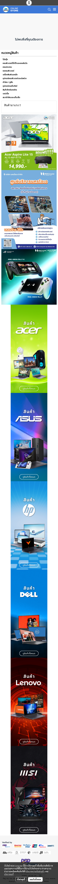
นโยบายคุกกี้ (9, 874)
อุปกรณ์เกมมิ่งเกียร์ (10, 86)
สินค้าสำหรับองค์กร (10, 89)
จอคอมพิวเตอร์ (8, 70)
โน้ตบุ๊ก (5, 59)
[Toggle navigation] (54, 9)
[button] (48, 9)
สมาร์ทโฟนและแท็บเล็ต (11, 97)
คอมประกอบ (7, 67)
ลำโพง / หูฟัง (8, 82)
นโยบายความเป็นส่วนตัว (35, 871)
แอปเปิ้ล (6, 93)
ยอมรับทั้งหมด (35, 879)
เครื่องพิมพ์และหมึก (10, 74)
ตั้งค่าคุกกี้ (21, 879)
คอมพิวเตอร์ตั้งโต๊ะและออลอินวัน (15, 63)
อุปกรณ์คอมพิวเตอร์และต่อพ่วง (15, 78)
